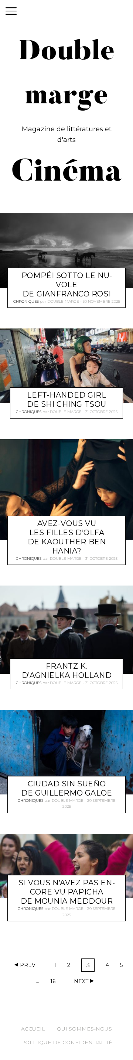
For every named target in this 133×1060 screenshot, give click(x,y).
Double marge (63, 301)
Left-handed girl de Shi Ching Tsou (66, 400)
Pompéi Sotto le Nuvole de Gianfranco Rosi (66, 284)
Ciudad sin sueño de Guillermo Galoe (66, 788)
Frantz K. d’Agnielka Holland (67, 671)
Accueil (33, 1028)
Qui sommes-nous (84, 1028)
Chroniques (26, 301)
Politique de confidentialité (66, 1042)
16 (55, 982)
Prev (27, 965)
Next (81, 981)
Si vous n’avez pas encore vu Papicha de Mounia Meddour (66, 892)
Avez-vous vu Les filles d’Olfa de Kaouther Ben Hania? (67, 537)
